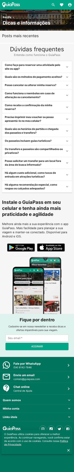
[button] (37, 67)
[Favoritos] (61, 5)
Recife (7, 17)
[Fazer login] (70, 5)
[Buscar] (53, 5)
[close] (68, 450)
